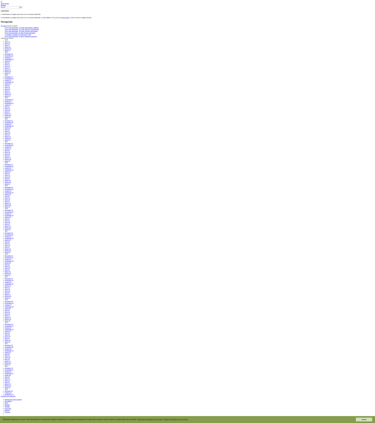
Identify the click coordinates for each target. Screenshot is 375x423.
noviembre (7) (9, 370)
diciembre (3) (9, 278)
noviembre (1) (9, 56)
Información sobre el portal (13, 399)
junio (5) (7, 175)
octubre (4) (8, 124)
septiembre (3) (9, 59)
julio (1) (7, 106)
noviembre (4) (9, 78)
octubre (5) (8, 191)
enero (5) (7, 161)
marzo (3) (8, 113)
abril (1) (7, 45)
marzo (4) (8, 180)
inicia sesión (65, 17)
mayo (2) (7, 89)
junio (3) (7, 87)
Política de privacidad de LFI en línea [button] (150, 419)
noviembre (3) (9, 122)
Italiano (7, 410)
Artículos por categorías (8, 396)
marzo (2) (8, 47)
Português (8, 408)
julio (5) (7, 173)
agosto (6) (8, 263)
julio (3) (7, 287)
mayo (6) (7, 222)
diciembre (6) (9, 187)
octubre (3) (8, 168)
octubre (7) (8, 236)
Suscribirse (8, 401)
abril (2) (7, 338)
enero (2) (7, 342)
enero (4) (7, 184)
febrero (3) (8, 71)
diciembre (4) (9, 256)
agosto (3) (8, 128)
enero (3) (7, 96)
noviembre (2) (9, 99)
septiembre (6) (9, 238)
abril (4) (7, 135)
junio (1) (7, 42)
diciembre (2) (9, 54)
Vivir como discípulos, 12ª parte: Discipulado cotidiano (22, 27)
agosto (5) (8, 171)
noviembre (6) (9, 303)
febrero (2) (8, 49)
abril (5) (7, 201)
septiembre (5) (9, 170)
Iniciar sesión (5, 3)
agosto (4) (8, 149)
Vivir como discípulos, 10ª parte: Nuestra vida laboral (21, 31)
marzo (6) (8, 271)
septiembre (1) (9, 329)
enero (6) (7, 229)
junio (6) (7, 335)
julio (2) (7, 63)
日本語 (7, 406)
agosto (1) (8, 61)
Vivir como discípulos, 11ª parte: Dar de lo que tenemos (22, 29)
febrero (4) (8, 159)
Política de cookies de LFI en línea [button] (176, 419)
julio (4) (7, 129)
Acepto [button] (364, 419)
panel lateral (5, 11)
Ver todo (3, 26)
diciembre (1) (9, 77)
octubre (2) (8, 57)
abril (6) (7, 178)
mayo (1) (7, 43)
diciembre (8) (9, 301)
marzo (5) (8, 157)
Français (7, 412)
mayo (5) (7, 177)
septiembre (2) (9, 82)
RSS (6, 403)
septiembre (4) (9, 261)
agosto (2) (8, 84)
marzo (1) (8, 70)
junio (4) (7, 152)
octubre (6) (8, 349)
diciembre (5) (9, 164)
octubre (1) (8, 80)
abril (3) (7, 68)
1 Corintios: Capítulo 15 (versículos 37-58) (18, 34)
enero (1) (7, 50)
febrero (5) (8, 228)
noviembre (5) (9, 257)
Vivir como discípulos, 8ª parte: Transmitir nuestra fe (21, 36)
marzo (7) (8, 294)
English (7, 405)
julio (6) (7, 196)
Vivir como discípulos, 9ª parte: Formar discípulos (20, 33)
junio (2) (7, 108)
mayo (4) (7, 133)
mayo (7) (7, 380)
